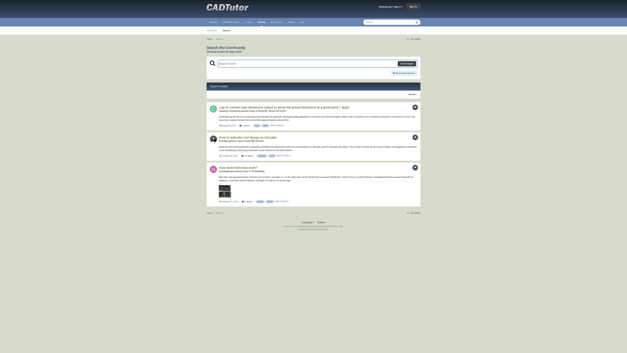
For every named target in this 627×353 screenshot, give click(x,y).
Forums (248, 22)
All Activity (212, 30)
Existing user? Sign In (390, 7)
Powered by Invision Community (313, 229)
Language (307, 222)
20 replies (248, 156)
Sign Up (413, 6)
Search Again (406, 63)
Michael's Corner (231, 22)
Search (226, 30)
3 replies (248, 201)
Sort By (412, 94)
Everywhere (403, 22)
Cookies (321, 222)
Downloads (276, 22)
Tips (302, 22)
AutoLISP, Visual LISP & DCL (272, 111)
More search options (404, 73)
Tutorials (213, 22)
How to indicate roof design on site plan (247, 137)
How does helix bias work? (238, 168)
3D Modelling (258, 171)
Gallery (291, 22)
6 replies (245, 125)
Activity (261, 22)
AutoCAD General (254, 141)
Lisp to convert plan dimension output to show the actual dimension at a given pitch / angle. (284, 107)
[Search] (416, 22)
